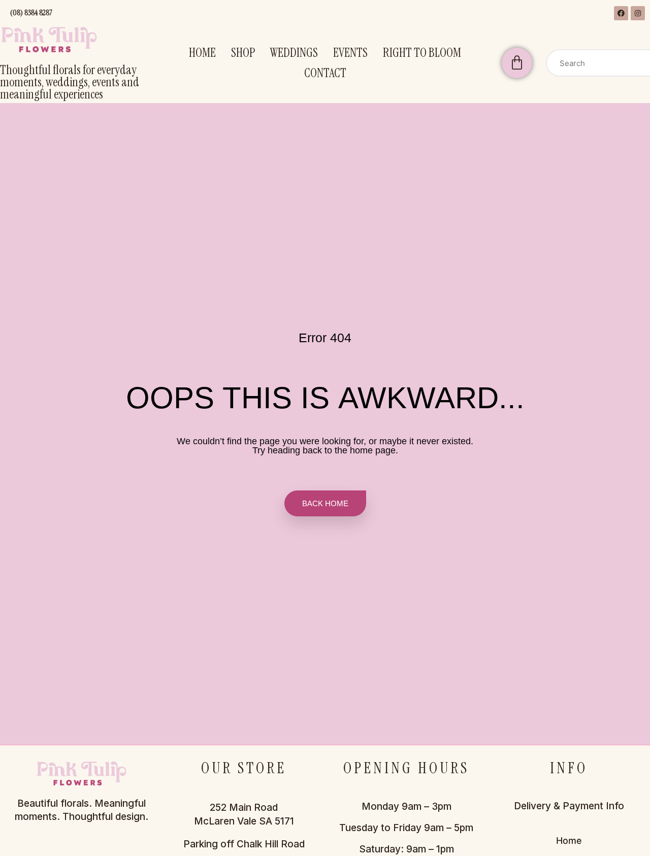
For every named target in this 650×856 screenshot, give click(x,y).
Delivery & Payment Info (569, 806)
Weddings (294, 52)
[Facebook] (621, 13)
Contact (325, 73)
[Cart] (517, 63)
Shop (243, 52)
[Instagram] (638, 13)
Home (202, 52)
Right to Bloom (422, 52)
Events (350, 52)
